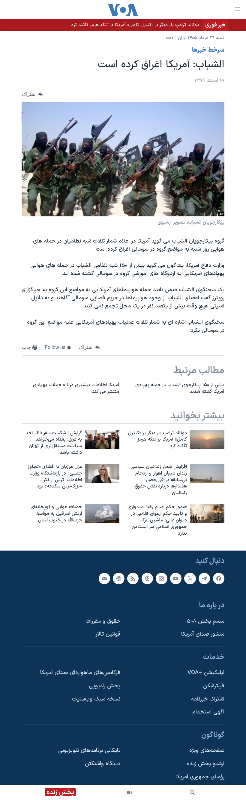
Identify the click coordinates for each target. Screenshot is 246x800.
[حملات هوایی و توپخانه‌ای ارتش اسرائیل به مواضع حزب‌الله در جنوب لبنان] (102, 513)
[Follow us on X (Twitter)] (190, 578)
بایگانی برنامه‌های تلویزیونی (89, 751)
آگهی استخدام (208, 712)
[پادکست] (118, 578)
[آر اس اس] (133, 578)
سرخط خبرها (208, 50)
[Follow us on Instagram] (161, 578)
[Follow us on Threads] (147, 578)
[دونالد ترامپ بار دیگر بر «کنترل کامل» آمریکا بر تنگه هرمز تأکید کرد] (207, 439)
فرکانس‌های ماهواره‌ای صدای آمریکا (80, 673)
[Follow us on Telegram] (204, 578)
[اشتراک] (104, 578)
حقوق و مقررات (103, 621)
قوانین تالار (107, 635)
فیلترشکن (213, 686)
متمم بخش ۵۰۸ (205, 621)
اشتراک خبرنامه (207, 699)
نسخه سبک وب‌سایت (96, 699)
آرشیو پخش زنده (205, 764)
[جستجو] (192, 792)
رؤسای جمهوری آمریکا (200, 777)
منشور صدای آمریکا (202, 635)
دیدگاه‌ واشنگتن (102, 764)
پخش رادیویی (104, 686)
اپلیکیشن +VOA (206, 673)
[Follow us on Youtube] (176, 578)
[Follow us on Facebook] (218, 578)
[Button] (32, 94)
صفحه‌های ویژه (206, 751)
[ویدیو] (130, 792)
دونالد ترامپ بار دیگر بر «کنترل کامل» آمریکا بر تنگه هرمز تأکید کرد (135, 25)
